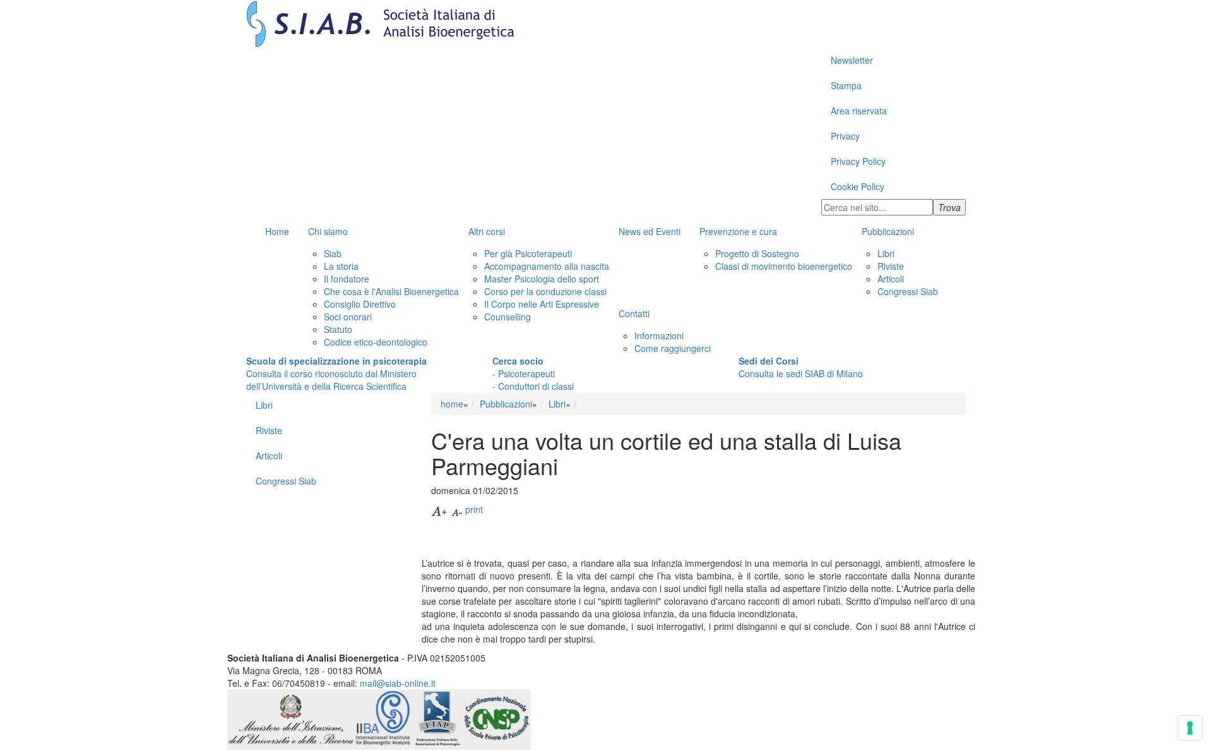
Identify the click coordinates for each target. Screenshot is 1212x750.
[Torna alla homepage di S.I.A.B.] (606, 23)
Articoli (890, 278)
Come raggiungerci (672, 348)
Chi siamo (328, 231)
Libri (885, 253)
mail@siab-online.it (398, 683)
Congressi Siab (907, 291)
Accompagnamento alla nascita (546, 266)
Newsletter (852, 60)
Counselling (507, 316)
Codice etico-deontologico (375, 342)
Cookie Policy (857, 186)
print (474, 509)
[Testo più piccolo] (457, 509)
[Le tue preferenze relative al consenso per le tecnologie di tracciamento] (1190, 728)
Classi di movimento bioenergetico (783, 266)
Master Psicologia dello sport (541, 278)
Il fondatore (346, 278)
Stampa (846, 85)
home (452, 403)
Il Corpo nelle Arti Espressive (541, 304)
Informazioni (659, 335)
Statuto (338, 329)
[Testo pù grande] (440, 509)
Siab (333, 253)
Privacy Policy (858, 161)
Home (277, 231)
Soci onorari (348, 316)
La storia (341, 266)
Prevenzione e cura (738, 231)
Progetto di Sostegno (757, 253)
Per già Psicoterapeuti (528, 253)
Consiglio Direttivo (360, 304)
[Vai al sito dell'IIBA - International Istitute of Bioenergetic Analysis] (384, 717)
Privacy (845, 136)
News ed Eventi (649, 231)
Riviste (890, 266)
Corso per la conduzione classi (545, 291)
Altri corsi (486, 231)
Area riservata (859, 110)
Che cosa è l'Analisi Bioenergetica (391, 291)
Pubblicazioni (888, 231)
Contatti (634, 313)
